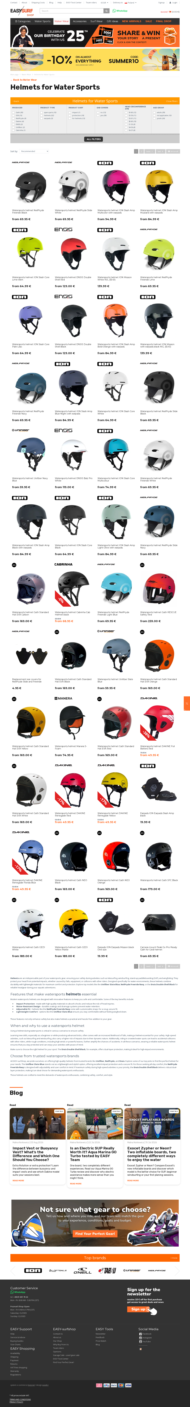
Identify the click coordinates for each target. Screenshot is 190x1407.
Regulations (15, 1374)
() (176, 12)
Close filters (171, 101)
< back (16, 101)
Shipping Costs (38, 2)
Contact (13, 2)
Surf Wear (97, 21)
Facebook (147, 1333)
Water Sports (42, 21)
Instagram (147, 1337)
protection (78, 115)
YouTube (147, 1341)
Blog (51, 2)
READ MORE (18, 1180)
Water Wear (61, 21)
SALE (148, 21)
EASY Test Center (73, 2)
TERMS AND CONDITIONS (20, 1399)
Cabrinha (20, 130)
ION (18, 115)
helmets (49, 115)
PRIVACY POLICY (16, 1402)
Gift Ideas (112, 21)
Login (174, 2)
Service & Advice (17, 1337)
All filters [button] (93, 139)
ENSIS (18, 124)
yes (103, 115)
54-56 (131, 127)
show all (174, 151)
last (159, 151)
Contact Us (58, 1333)
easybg (45, 1385)
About (24, 2)
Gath (19, 112)
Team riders (91, 2)
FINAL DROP (163, 21)
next (148, 151)
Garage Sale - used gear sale (66, 1355)
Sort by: (14, 151)
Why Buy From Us (61, 1344)
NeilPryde (20, 118)
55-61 (132, 118)
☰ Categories (22, 21)
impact (76, 112)
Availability (15, 1353)
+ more (174, 1258)
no (103, 112)
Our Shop (57, 1341)
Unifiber (19, 127)
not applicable (163, 115)
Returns (14, 1364)
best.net (31, 1385)
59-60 (132, 112)
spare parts (50, 112)
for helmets (78, 118)
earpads (48, 118)
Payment (14, 1360)
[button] (187, 703)
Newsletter (101, 1333)
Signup (161, 2)
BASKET (165, 12)
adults (160, 112)
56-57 (131, 130)
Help (60, 2)
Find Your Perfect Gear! (63, 1362)
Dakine (19, 121)
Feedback (100, 1337)
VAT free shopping (18, 1367)
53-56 (132, 115)
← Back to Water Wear (23, 79)
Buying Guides (16, 1341)
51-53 (131, 124)
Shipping (14, 1356)
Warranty (14, 1371)
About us (57, 1337)
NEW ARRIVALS (131, 21)
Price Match (101, 1341)
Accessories (79, 21)
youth (160, 118)
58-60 (132, 121)
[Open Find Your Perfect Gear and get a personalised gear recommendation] (95, 1223)
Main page (14, 74)
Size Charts (15, 1344)
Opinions (57, 1351)
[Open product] (31, 193)
